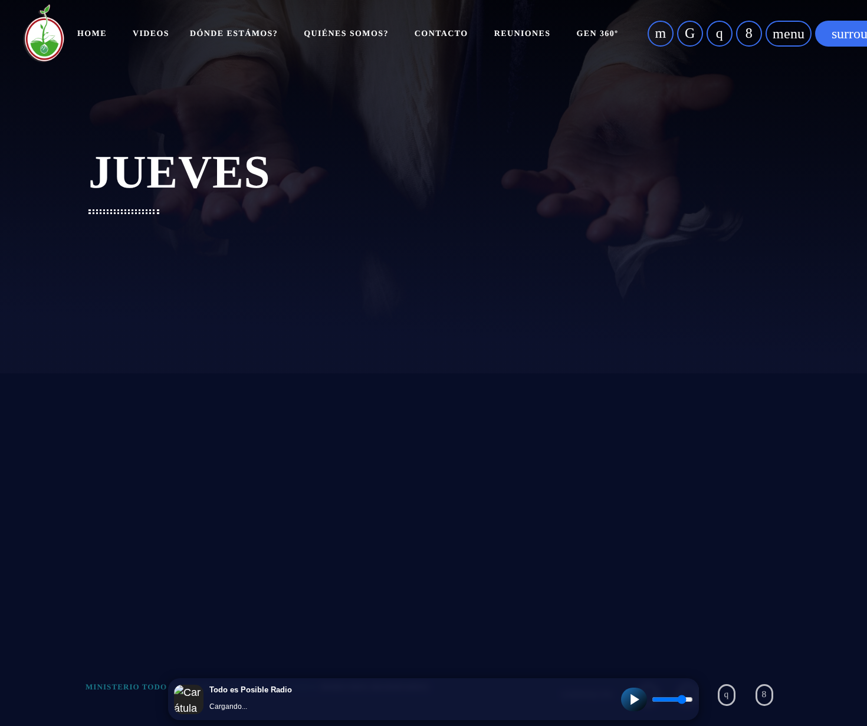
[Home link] (43, 33)
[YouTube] (661, 34)
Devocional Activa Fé (188, 541)
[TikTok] (690, 34)
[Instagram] (720, 34)
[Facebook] (749, 34)
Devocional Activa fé (154, 517)
